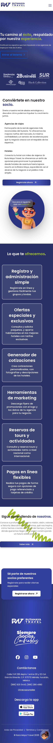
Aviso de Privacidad (13, 730)
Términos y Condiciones (37, 730)
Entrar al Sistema (12, 54)
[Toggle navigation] (50, 5)
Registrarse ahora (24, 593)
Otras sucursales (26, 689)
